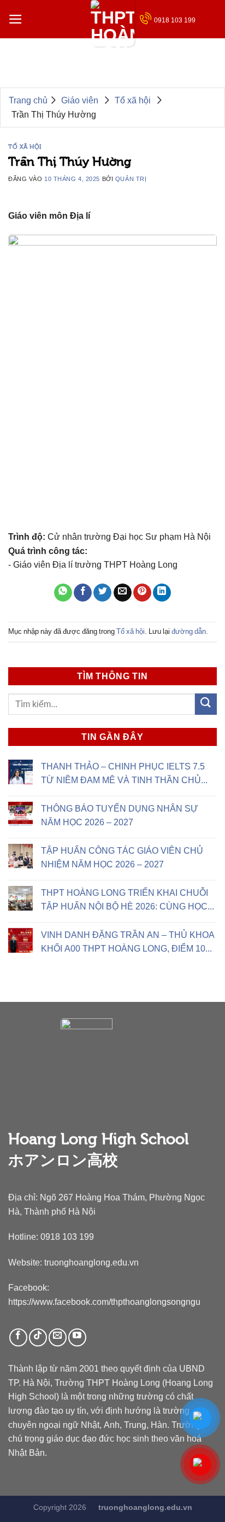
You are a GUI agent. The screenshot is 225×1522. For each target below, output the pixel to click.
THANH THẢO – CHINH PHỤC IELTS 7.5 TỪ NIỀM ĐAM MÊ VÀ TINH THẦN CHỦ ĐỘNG (123, 774)
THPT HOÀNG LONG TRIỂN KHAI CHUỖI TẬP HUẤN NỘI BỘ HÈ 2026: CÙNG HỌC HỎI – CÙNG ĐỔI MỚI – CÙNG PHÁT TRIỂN (124, 900)
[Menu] (15, 19)
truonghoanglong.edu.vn (91, 1262)
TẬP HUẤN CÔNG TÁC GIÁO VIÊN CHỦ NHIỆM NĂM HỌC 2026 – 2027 (122, 857)
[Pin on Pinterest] (142, 593)
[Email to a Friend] (123, 593)
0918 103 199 (175, 20)
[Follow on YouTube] (77, 1337)
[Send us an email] (58, 1337)
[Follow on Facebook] (18, 1337)
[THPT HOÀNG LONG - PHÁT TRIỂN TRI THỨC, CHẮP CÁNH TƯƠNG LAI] (112, 23)
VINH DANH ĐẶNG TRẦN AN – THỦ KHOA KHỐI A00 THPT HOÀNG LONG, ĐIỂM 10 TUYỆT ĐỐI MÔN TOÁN (128, 942)
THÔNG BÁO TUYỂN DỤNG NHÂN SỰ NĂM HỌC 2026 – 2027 (119, 815)
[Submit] (206, 704)
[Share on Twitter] (102, 593)
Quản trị (130, 179)
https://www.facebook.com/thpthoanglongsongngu (104, 1301)
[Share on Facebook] (83, 593)
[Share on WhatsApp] (63, 593)
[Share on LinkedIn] (162, 593)
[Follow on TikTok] (38, 1337)
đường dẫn (188, 631)
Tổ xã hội (25, 146)
